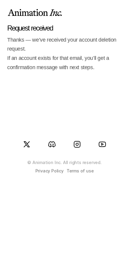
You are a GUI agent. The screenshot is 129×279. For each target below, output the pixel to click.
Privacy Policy (49, 170)
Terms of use (80, 170)
